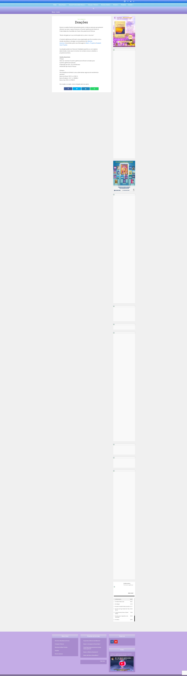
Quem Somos (62, 4)
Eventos (115, 4)
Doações (57, 650)
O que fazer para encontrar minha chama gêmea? (92, 648)
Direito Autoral (59, 654)
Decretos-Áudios (105, 4)
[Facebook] (112, 641)
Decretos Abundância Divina (62, 640)
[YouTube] (116, 641)
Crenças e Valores (93, 4)
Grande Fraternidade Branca (77, 4)
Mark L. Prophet (90, 43)
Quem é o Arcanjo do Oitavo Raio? (91, 644)
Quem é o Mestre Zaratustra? (90, 652)
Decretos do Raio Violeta (61, 647)
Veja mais (102, 661)
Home (55, 4)
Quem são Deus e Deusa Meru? (90, 655)
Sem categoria (81, 19)
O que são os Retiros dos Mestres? (91, 640)
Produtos (123, 4)
